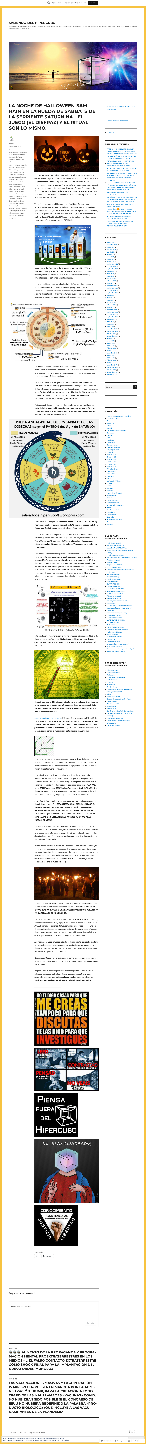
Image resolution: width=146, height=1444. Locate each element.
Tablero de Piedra (113, 704)
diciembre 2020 (112, 309)
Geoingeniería (111, 471)
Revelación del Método (114, 510)
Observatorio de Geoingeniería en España (121, 649)
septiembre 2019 (112, 336)
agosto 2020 (111, 319)
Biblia (109, 425)
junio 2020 (110, 321)
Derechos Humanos (113, 447)
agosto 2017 (111, 374)
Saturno (18, 208)
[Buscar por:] (119, 387)
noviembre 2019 (112, 331)
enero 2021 (110, 307)
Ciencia (109, 435)
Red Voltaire (111, 675)
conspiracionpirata (113, 581)
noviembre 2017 (112, 367)
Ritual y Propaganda (113, 696)
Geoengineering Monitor (115, 718)
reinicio (15, 203)
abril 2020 (110, 326)
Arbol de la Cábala (113, 418)
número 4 (12, 194)
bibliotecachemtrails (113, 586)
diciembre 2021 (112, 285)
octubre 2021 (111, 290)
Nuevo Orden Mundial (114, 493)
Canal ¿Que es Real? (113, 725)
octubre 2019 (111, 333)
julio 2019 (110, 338)
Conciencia (12, 150)
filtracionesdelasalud (114, 596)
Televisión (110, 517)
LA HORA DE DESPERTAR (115, 589)
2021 (10, 165)
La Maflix (110, 682)
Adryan (11, 143)
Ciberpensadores (112, 670)
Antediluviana (111, 706)
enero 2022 (110, 283)
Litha (10, 189)
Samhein (11, 208)
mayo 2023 (110, 259)
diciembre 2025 (112, 245)
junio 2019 (110, 341)
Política (109, 498)
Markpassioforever (113, 574)
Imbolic (18, 186)
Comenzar (92, 3)
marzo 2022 (111, 278)
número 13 (20, 191)
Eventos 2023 (111, 464)
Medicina (110, 488)
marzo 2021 (111, 302)
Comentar (90, 1323)
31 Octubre (16, 165)
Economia (110, 452)
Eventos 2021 (111, 459)
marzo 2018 (111, 358)
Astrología (110, 423)
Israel (23, 186)
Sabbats (20, 206)
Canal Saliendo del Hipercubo (116, 430)
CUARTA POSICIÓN (113, 584)
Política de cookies (63, 1440)
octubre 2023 (111, 249)
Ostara (25, 196)
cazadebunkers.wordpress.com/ (117, 644)
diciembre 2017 (112, 365)
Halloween (18, 184)
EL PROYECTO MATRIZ (114, 637)
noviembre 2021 (112, 288)
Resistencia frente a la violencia (117, 629)
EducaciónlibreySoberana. (115, 627)
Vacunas (110, 524)
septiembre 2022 (112, 269)
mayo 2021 (110, 300)
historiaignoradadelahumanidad (117, 601)
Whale (109, 694)
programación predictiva (115, 505)
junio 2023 (110, 257)
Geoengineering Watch (114, 692)
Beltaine (11, 167)
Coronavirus (111, 442)
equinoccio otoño (20, 177)
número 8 (19, 196)
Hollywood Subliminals (114, 632)
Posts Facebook (112, 500)
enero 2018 (110, 362)
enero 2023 (110, 261)
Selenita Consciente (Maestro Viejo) (119, 699)
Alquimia (24, 165)
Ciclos (15, 170)
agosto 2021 (111, 295)
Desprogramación (15, 152)
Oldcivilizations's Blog (114, 617)
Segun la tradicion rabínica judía (47, 718)
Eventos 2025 (111, 466)
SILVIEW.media (112, 562)
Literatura (110, 483)
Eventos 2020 (111, 457)
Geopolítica (111, 474)
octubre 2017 (111, 370)
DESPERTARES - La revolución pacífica (119, 605)
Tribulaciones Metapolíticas (116, 591)
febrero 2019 (111, 348)
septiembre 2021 (112, 293)
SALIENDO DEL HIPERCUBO (32, 23)
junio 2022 (110, 273)
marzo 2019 (111, 345)
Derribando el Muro (113, 641)
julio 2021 (110, 297)
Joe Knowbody (112, 687)
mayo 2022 (110, 276)
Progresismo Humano (114, 615)
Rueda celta (13, 206)
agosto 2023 (111, 252)
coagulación (22, 170)
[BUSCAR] (135, 387)
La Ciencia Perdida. (113, 622)
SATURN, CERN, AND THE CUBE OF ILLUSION (122, 557)
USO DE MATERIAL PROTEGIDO (117, 121)
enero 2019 (110, 350)
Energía (11, 177)
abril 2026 (110, 242)
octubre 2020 (111, 314)
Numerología (13, 157)
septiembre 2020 (112, 317)
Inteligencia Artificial (113, 481)
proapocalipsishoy (113, 577)
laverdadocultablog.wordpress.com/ (119, 608)
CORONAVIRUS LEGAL (114, 567)
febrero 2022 (111, 281)
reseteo (21, 203)
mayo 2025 (110, 247)
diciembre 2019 (112, 329)
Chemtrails (110, 433)
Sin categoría (111, 514)
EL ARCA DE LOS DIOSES (115, 593)
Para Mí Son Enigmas (114, 598)
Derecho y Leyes (112, 445)
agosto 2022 (111, 271)
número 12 (12, 191)
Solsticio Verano (14, 215)
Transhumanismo (112, 522)
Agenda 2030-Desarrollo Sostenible (119, 416)
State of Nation (112, 680)
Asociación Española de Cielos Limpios (119, 689)
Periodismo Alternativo (115, 543)
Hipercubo (16, 154)
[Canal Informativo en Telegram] (134, 1432)
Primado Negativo (113, 502)
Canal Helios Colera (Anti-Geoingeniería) (120, 711)
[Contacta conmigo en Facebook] (130, 1432)
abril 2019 (110, 343)
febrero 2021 (111, 305)
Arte (108, 421)
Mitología (110, 490)
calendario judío (20, 167)
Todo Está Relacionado (114, 625)
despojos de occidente (114, 565)
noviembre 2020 (112, 312)
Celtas (11, 170)
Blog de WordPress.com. (37, 1432)
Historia (23, 154)
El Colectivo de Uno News (115, 555)
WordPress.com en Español (116, 651)
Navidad (21, 189)
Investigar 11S (111, 684)
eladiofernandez (112, 634)
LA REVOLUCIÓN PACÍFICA (116, 620)
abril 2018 (110, 355)
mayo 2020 (110, 324)
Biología (109, 428)
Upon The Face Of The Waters (117, 548)
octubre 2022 (111, 266)
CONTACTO (111, 132)
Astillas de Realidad (113, 672)
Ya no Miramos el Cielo (114, 646)
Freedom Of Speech (113, 560)
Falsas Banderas (112, 469)
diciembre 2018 (112, 353)
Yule (14, 218)
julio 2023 (110, 254)
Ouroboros (12, 198)
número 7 (12, 196)
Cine (108, 437)
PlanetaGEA (111, 639)
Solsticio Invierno (18, 213)
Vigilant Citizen (112, 701)
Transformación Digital (114, 519)
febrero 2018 (111, 360)
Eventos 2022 (111, 462)
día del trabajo (19, 174)
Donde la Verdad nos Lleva (116, 677)
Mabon (15, 189)
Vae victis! (110, 610)
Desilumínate (111, 603)
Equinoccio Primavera (16, 179)
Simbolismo (111, 512)
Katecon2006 (111, 708)
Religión (18, 159)
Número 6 (19, 194)
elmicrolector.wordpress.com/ (117, 613)
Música (109, 486)
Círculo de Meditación (114, 579)
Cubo (10, 172)
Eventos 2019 (111, 454)
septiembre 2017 (112, 372)
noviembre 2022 (112, 264)
